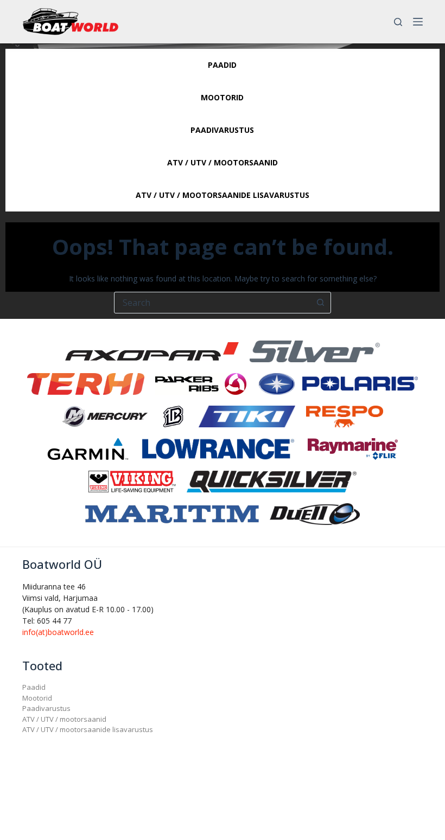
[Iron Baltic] (172, 416)
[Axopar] (152, 350)
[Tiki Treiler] (247, 416)
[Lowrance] (218, 448)
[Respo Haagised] (344, 416)
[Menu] (418, 22)
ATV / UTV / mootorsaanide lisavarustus (87, 729)
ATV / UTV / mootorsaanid (64, 719)
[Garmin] (88, 448)
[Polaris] (337, 383)
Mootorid (37, 698)
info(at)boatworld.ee (58, 632)
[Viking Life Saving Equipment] (132, 481)
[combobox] (212, 302)
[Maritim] (172, 513)
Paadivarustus (46, 708)
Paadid (34, 687)
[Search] (398, 22)
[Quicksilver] (272, 481)
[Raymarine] (353, 448)
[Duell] (315, 513)
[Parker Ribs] (200, 383)
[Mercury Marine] (105, 416)
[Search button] (320, 302)
